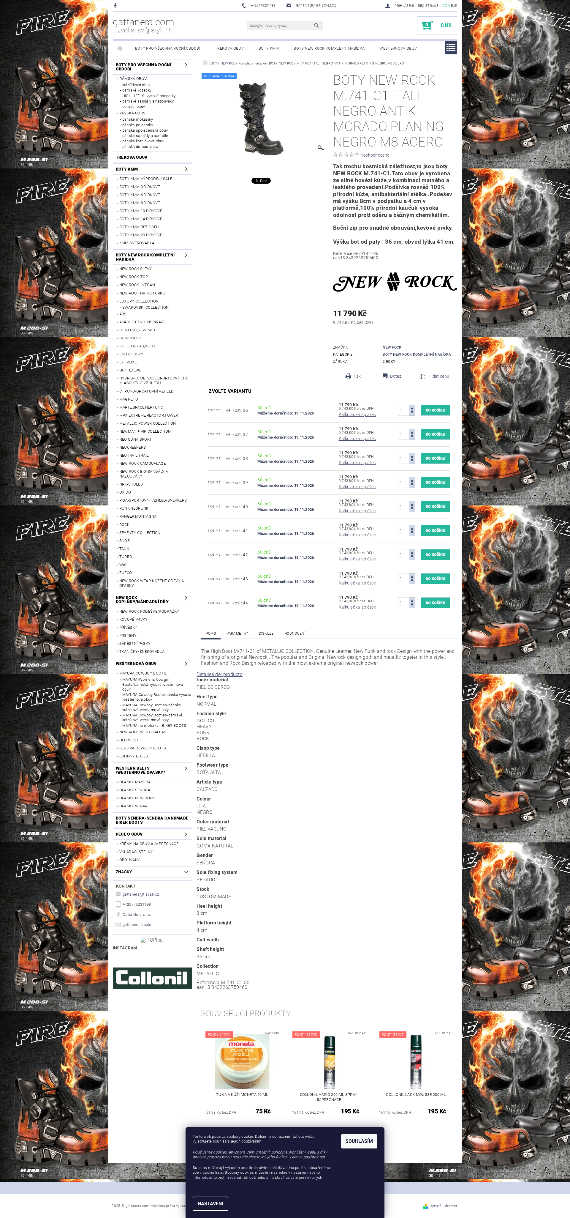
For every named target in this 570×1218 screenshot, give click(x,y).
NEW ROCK (392, 347)
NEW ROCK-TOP (133, 277)
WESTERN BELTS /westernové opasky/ (140, 770)
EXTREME (128, 362)
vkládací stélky (136, 852)
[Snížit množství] (412, 413)
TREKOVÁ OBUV (229, 48)
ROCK (124, 524)
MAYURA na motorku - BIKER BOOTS (154, 725)
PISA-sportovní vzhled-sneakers (153, 500)
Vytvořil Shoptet (443, 1206)
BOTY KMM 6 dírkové (139, 195)
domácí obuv (133, 106)
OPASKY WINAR (133, 806)
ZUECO (125, 573)
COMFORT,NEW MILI (137, 330)
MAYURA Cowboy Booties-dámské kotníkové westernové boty (152, 717)
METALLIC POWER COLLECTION (147, 423)
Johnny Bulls (133, 756)
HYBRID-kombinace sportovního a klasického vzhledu (153, 380)
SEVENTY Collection (140, 532)
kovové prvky (133, 619)
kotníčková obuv (136, 85)
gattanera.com (143, 25)
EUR (454, 6)
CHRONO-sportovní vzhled (146, 391)
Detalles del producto (220, 674)
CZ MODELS (130, 338)
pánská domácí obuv (140, 146)
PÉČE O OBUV (129, 834)
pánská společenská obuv (145, 130)
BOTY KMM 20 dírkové (140, 235)
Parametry (237, 633)
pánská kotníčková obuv (143, 141)
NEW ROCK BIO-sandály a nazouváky (143, 473)
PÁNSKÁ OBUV (132, 113)
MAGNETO (128, 399)
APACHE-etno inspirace (142, 322)
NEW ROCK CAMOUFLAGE (142, 463)
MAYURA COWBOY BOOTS (142, 673)
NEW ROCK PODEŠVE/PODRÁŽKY (149, 611)
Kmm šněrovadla (136, 243)
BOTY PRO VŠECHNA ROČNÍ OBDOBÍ (167, 48)
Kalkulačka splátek (357, 414)
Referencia (208, 982)
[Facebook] (116, 5)
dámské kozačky (136, 90)
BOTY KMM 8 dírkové (139, 203)
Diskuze (266, 633)
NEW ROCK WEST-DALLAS (142, 732)
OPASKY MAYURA (135, 782)
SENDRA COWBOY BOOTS (142, 748)
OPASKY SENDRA (134, 790)
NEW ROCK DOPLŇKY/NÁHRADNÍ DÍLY (142, 599)
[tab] (329, 674)
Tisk (357, 376)
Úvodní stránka (120, 48)
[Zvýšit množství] (412, 407)
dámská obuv (133, 78)
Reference (342, 253)
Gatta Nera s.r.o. (137, 914)
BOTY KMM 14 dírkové (140, 219)
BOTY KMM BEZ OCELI (139, 227)
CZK (446, 5)
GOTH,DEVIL (130, 370)
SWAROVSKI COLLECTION (145, 307)
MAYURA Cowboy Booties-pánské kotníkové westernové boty (151, 707)
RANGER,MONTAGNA (138, 516)
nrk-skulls (131, 484)
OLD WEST (129, 740)
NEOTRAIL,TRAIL (134, 455)
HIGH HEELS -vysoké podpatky (149, 96)
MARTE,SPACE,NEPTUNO (141, 407)
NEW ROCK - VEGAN (137, 285)
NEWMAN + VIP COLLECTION (145, 431)
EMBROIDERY (131, 354)
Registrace (428, 6)
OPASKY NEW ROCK (137, 798)
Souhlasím (359, 1141)
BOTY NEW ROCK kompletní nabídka (329, 48)
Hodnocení (294, 633)
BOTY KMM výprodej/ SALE (145, 179)
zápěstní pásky (135, 643)
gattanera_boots (137, 924)
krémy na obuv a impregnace (148, 844)
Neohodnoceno (375, 155)
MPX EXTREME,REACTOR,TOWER (148, 415)
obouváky (129, 860)
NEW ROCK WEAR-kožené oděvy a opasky (151, 583)
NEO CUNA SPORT (135, 439)
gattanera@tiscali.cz (141, 894)
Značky (124, 871)
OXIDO (125, 492)
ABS (123, 314)
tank (124, 548)
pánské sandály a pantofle (145, 135)
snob (124, 540)
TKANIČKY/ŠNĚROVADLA (141, 651)
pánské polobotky (137, 125)
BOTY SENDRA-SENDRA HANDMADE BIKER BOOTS (152, 820)
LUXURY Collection (139, 301)
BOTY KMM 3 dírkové (139, 187)
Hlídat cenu (438, 376)
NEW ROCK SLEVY (135, 269)
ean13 (339, 257)
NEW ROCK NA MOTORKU (142, 293)
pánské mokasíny (137, 119)
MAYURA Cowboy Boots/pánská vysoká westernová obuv (156, 697)
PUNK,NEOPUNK (134, 508)
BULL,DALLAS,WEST (137, 346)
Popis (211, 633)
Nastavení (210, 1203)
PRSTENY (128, 635)
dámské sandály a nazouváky (148, 101)
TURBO (125, 556)
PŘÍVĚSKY (128, 627)
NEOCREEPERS (132, 447)
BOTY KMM (269, 48)
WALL (124, 564)
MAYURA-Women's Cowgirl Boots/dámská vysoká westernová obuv (152, 684)
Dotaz (396, 376)
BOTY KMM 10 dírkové (140, 211)
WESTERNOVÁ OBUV (398, 48)
